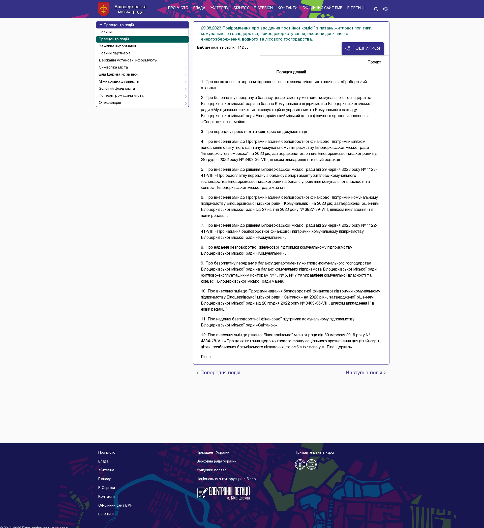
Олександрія (110, 103)
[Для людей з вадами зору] (386, 9)
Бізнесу (104, 479)
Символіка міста (113, 67)
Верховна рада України (216, 461)
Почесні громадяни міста (121, 95)
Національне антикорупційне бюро (226, 479)
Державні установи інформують (128, 60)
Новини (105, 32)
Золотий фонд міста (117, 88)
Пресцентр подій (116, 25)
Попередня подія (219, 373)
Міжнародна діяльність (119, 81)
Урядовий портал (211, 470)
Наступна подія (365, 373)
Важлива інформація (117, 46)
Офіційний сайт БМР (115, 505)
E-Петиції (106, 514)
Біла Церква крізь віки (118, 74)
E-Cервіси (106, 488)
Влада (103, 461)
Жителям (106, 470)
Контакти (106, 497)
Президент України (213, 452)
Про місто (106, 452)
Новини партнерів (115, 53)
